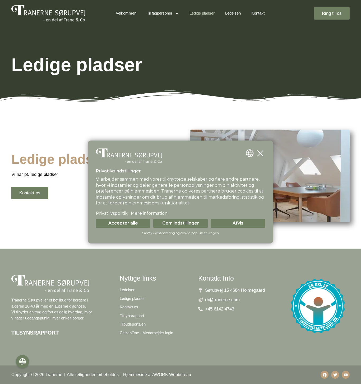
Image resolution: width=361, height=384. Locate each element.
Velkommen (126, 13)
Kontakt (258, 13)
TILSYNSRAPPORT (35, 333)
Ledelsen (233, 13)
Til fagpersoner (159, 13)
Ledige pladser (202, 13)
